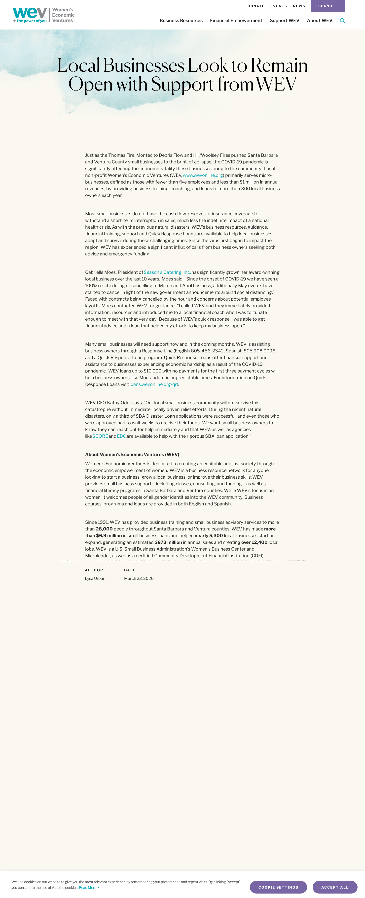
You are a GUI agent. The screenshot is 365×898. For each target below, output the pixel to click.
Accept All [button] (335, 887)
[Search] (342, 21)
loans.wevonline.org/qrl (154, 384)
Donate (256, 6)
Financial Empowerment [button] (236, 20)
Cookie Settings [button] (278, 887)
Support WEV (284, 20)
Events (278, 6)
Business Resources (181, 20)
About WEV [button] (319, 20)
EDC (121, 436)
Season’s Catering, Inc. (167, 272)
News (299, 6)
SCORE (100, 436)
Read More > (89, 887)
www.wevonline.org (203, 175)
